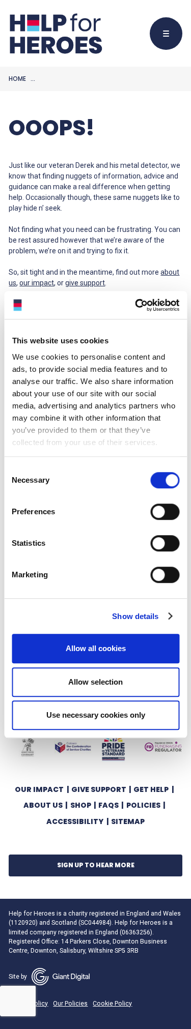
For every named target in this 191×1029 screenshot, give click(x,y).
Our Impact (39, 789)
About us (43, 805)
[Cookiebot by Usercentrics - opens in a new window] (136, 305)
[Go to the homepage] (55, 33)
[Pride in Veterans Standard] (113, 747)
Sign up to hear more (95, 865)
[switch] (160, 513)
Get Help (151, 789)
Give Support (98, 789)
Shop (80, 805)
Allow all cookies (96, 648)
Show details (135, 616)
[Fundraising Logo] (163, 747)
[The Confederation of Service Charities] (73, 746)
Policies (143, 805)
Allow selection (95, 682)
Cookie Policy (112, 1003)
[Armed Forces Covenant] (27, 746)
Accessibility (74, 821)
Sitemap (128, 821)
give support (85, 283)
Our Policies (70, 1003)
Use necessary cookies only (95, 715)
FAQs (108, 805)
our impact (36, 283)
